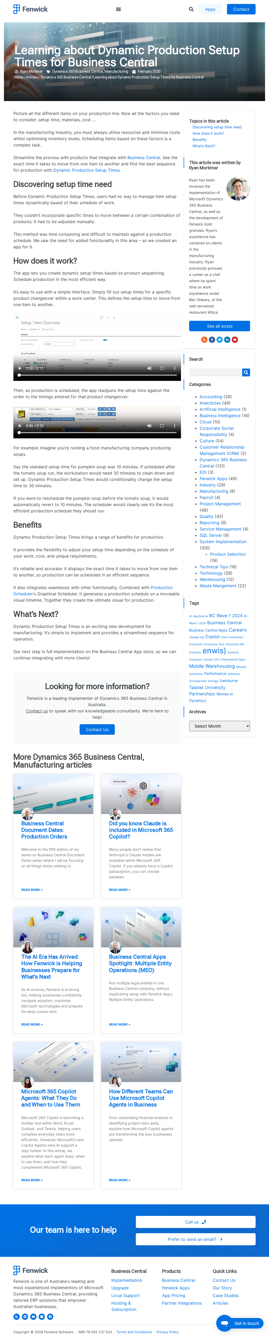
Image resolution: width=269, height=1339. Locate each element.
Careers (238, 630)
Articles (32, 77)
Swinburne (229, 680)
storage (213, 681)
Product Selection (228, 554)
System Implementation (223, 541)
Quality (207, 516)
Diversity (195, 652)
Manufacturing (116, 71)
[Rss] (204, 340)
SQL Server (211, 535)
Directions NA (235, 644)
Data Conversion (232, 637)
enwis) (214, 650)
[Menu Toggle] (118, 9)
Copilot (212, 636)
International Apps (233, 659)
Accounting (211, 396)
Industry (208, 484)
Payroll (206, 497)
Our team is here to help (73, 1230)
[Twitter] (219, 340)
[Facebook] (50, 1317)
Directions (196, 644)
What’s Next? (204, 146)
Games (208, 659)
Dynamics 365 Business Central (78, 71)
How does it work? (208, 133)
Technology (211, 573)
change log (196, 637)
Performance (215, 673)
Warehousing (212, 579)
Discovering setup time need (217, 127)
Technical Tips (214, 566)
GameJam (195, 659)
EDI (203, 472)
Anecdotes (210, 403)
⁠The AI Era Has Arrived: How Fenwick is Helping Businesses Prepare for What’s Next (51, 967)
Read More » (32, 890)
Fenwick (233, 652)
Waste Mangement (218, 585)
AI (190, 616)
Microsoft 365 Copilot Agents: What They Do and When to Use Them (50, 1098)
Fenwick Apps (213, 478)
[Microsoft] (42, 1317)
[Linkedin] (25, 1317)
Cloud (205, 421)
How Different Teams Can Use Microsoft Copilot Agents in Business (141, 1098)
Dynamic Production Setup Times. (87, 170)
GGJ (217, 659)
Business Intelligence (220, 415)
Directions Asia (214, 644)
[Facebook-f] (212, 340)
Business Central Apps (208, 630)
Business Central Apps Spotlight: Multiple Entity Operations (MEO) (140, 963)
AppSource (200, 616)
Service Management (220, 529)
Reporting (209, 522)
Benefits (199, 140)
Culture (207, 440)
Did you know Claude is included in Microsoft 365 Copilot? (141, 830)
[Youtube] (235, 340)
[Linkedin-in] (227, 340)
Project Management (220, 503)
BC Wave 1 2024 (225, 615)
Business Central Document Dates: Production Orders (44, 830)
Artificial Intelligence (220, 409)
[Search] (246, 372)
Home (19, 77)
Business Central (143, 157)
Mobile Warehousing (212, 666)
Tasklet (196, 687)
